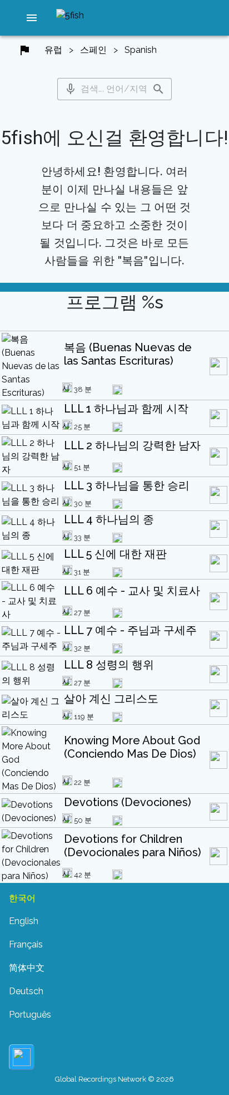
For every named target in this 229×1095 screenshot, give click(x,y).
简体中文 (26, 968)
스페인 (93, 50)
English (23, 921)
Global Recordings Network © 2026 (114, 1079)
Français (26, 944)
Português (30, 1014)
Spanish (141, 50)
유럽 (53, 50)
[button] (32, 18)
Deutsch (26, 991)
